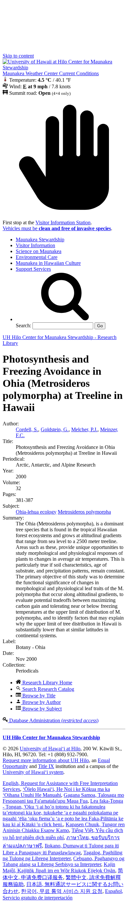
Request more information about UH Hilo (46, 760)
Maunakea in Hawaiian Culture (48, 263)
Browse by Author (41, 702)
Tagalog (62, 855)
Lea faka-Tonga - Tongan (63, 812)
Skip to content (18, 56)
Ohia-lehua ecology (36, 512)
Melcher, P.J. (84, 429)
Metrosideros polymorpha (84, 512)
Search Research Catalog (47, 689)
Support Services (33, 269)
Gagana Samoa (63, 798)
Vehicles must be (57, 228)
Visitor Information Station (63, 222)
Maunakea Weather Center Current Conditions (51, 73)
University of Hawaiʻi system (33, 772)
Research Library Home (46, 682)
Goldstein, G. (55, 429)
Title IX (46, 766)
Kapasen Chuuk (64, 827)
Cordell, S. (27, 429)
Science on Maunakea (38, 251)
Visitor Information (35, 245)
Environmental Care (36, 257)
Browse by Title (38, 695)
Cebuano (63, 861)
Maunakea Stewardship (40, 239)
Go (100, 325)
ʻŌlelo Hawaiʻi (56, 792)
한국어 (61, 891)
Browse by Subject (41, 708)
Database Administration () (53, 720)
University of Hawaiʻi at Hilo (50, 748)
